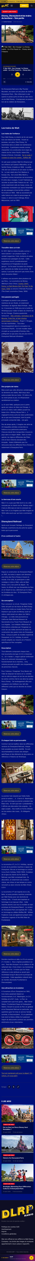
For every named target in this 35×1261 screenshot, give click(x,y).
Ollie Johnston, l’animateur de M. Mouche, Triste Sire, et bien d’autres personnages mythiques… (17, 318)
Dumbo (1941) (23, 284)
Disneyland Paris (9, 11)
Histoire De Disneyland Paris (13, 1158)
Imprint (3, 1231)
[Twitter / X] (13, 1087)
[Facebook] (9, 1087)
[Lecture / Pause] (17, 74)
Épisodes (29, 82)
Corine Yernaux (7, 21)
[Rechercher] (32, 5)
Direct (24, 5)
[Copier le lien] (18, 1087)
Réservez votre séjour (11, 241)
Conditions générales (8, 1234)
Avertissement (6, 1229)
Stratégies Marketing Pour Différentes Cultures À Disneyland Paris (17, 1187)
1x (4, 81)
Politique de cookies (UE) (10, 1227)
